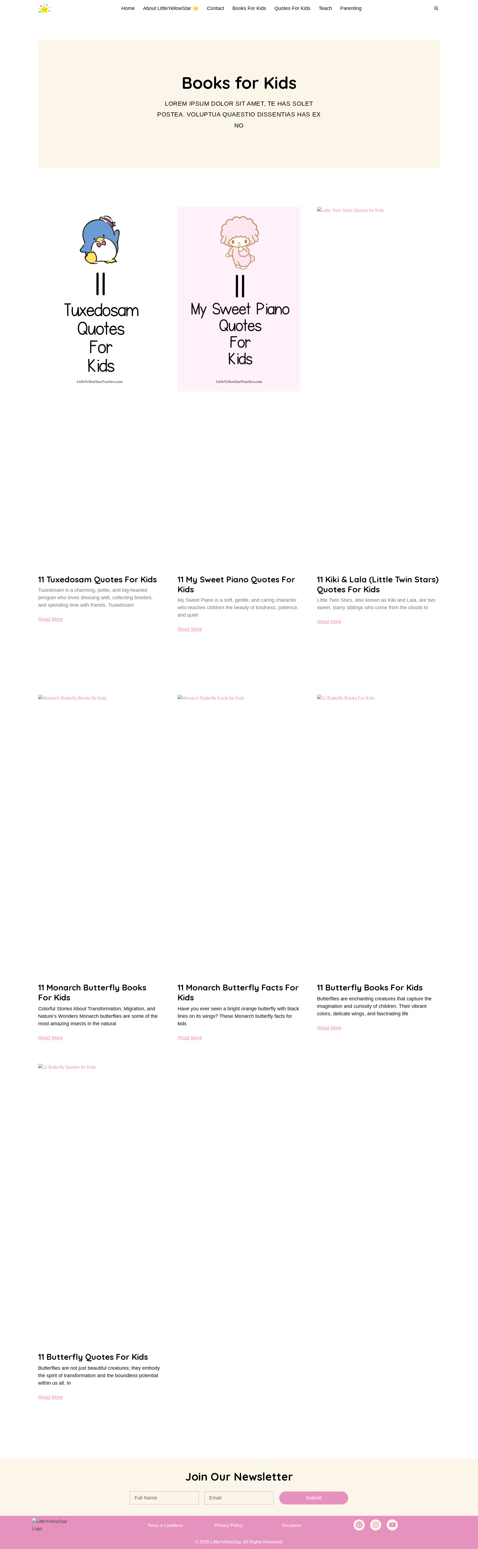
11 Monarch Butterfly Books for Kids (92, 992)
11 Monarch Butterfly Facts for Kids (238, 992)
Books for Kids (249, 8)
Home (128, 8)
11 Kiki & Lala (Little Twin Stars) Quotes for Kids (377, 584)
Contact (215, 8)
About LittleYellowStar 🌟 (171, 8)
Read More (50, 619)
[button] (436, 8)
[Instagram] (375, 1524)
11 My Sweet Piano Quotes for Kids (236, 584)
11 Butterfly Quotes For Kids (93, 1356)
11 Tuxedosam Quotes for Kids (97, 579)
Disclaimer (291, 1525)
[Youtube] (392, 1524)
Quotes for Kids (292, 8)
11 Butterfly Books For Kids (370, 987)
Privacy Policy (229, 1525)
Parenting (351, 8)
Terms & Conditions (165, 1525)
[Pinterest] (359, 1524)
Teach (325, 8)
